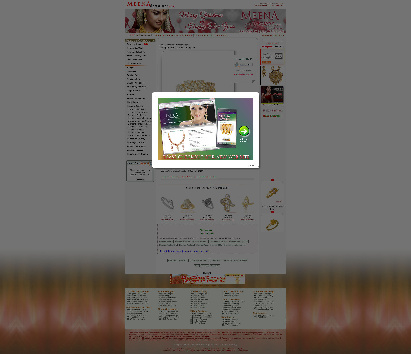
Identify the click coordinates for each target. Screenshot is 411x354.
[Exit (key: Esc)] (251, 165)
